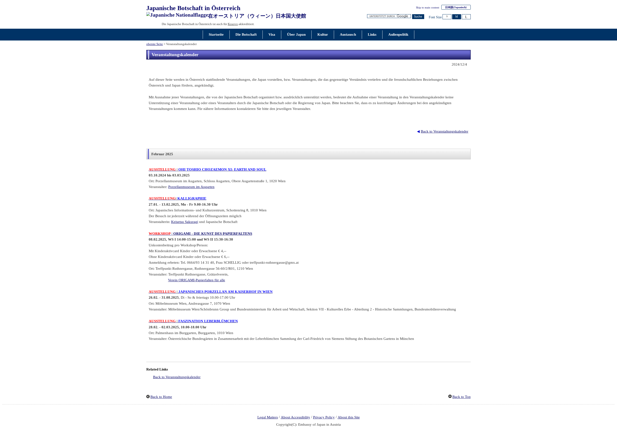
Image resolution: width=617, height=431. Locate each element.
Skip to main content (427, 7)
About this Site (349, 417)
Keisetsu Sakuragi (184, 222)
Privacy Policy (324, 417)
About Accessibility (295, 417)
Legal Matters (267, 417)
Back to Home (161, 397)
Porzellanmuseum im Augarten (191, 187)
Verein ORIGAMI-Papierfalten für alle (196, 280)
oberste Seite (154, 44)
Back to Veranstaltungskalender (444, 131)
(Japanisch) (456, 7)
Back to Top (461, 397)
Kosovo (233, 24)
